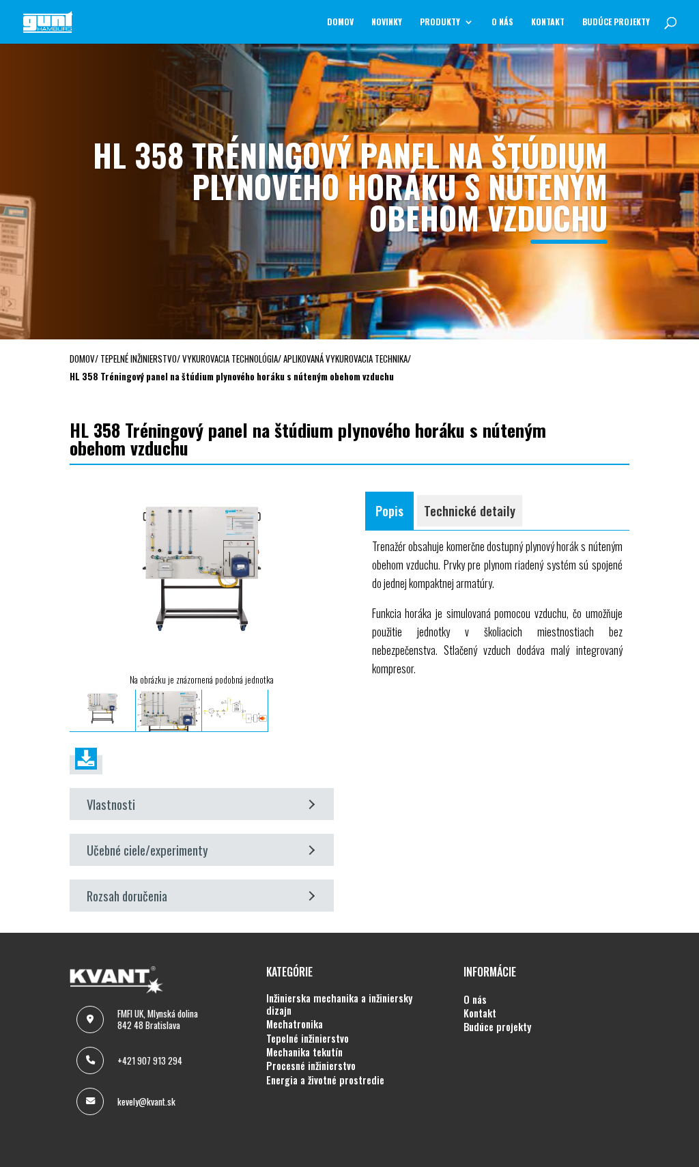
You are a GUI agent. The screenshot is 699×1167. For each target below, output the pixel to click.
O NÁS (502, 22)
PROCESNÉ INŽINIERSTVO (311, 1066)
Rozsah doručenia (127, 895)
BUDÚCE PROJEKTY (616, 22)
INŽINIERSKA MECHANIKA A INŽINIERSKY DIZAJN (339, 1004)
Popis (389, 510)
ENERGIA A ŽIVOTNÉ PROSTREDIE (325, 1080)
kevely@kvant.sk (146, 1101)
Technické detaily (469, 510)
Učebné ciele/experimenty (147, 850)
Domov (340, 22)
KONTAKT (548, 22)
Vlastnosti (111, 804)
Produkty (440, 22)
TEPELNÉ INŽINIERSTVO (307, 1038)
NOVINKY (386, 22)
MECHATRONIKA (294, 1024)
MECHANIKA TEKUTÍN (304, 1052)
